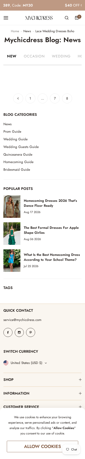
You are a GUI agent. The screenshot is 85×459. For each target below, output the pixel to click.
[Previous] (18, 98)
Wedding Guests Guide (21, 146)
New (12, 56)
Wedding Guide (15, 139)
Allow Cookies (42, 446)
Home (15, 31)
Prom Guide (12, 131)
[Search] (67, 18)
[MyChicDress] (39, 18)
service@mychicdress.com (22, 319)
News (27, 31)
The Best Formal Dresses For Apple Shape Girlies (51, 230)
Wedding (61, 56)
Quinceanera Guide (17, 154)
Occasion (34, 56)
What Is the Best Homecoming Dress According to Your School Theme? (52, 257)
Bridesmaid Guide (16, 169)
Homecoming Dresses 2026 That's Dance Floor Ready (50, 203)
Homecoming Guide (18, 161)
